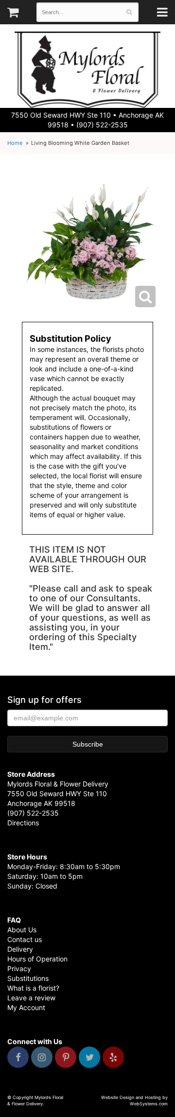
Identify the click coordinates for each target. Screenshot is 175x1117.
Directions (23, 823)
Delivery (20, 949)
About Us (21, 929)
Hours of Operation (37, 959)
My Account (26, 1007)
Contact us (24, 939)
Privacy (19, 968)
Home (15, 143)
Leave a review (31, 998)
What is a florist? (33, 988)
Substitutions (28, 978)
